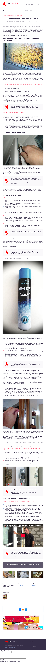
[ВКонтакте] (20, 609)
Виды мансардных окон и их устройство (37, 582)
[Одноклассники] (23, 609)
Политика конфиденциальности (10, 647)
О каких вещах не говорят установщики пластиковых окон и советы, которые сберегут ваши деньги (9, 584)
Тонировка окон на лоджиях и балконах (22, 582)
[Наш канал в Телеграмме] (23, 629)
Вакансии (31, 642)
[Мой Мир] (26, 609)
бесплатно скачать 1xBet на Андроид (16, 116)
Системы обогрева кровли (32, 4)
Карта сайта (31, 641)
